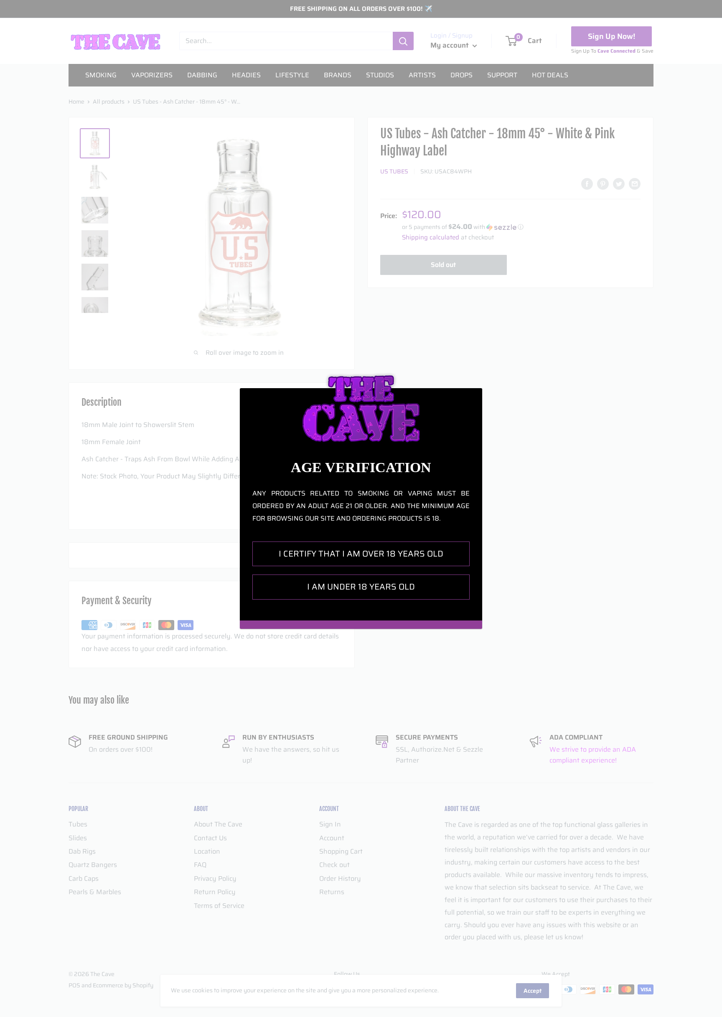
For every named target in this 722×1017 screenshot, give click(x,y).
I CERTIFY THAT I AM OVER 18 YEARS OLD (361, 553)
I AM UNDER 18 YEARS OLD (361, 586)
